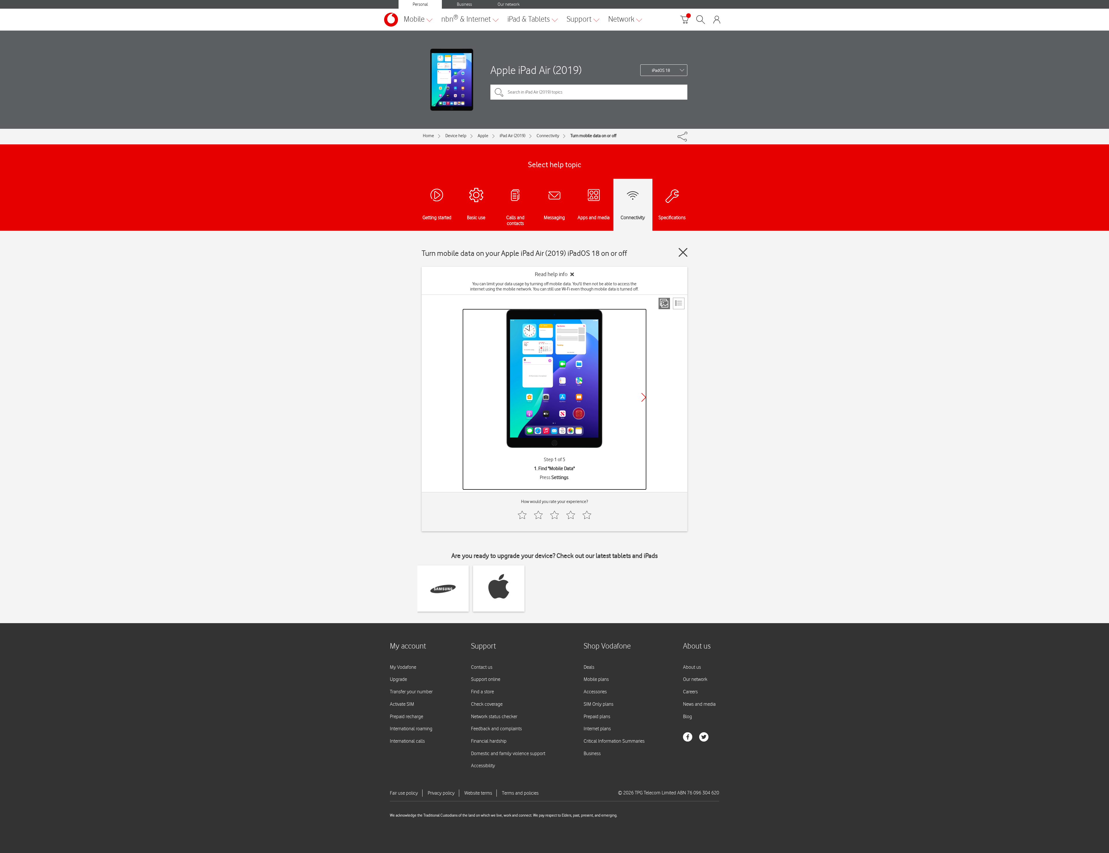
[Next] (643, 397)
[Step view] (664, 303)
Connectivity (548, 135)
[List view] (678, 303)
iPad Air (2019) (512, 135)
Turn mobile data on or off (593, 135)
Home (428, 135)
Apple (483, 135)
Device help (455, 135)
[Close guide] (683, 252)
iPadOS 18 (661, 70)
